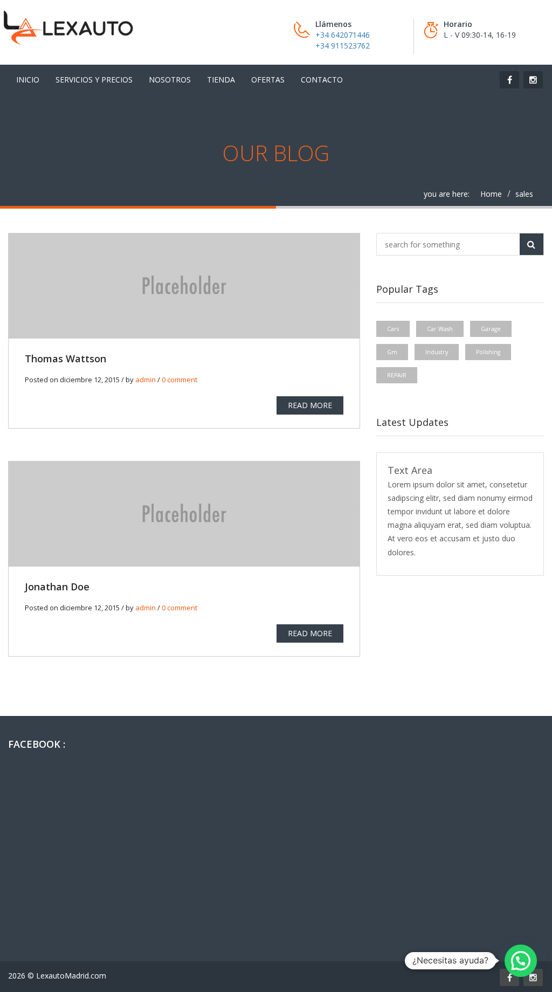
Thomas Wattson (65, 358)
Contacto (322, 79)
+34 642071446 (342, 35)
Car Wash (440, 329)
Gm (392, 352)
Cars (393, 329)
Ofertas (268, 79)
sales (524, 194)
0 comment (179, 379)
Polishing (488, 352)
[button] (521, 961)
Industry (436, 352)
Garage (491, 329)
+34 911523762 (342, 45)
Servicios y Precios (94, 79)
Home (491, 194)
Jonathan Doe (57, 586)
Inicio (27, 79)
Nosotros (170, 79)
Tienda (221, 79)
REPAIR (396, 375)
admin (145, 379)
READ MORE (310, 405)
